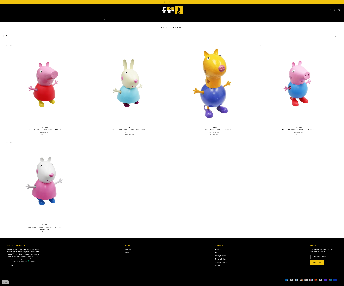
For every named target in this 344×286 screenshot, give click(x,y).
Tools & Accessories (194, 19)
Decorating (130, 19)
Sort (337, 36)
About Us (217, 249)
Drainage (170, 19)
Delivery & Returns (220, 256)
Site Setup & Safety (143, 19)
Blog (216, 252)
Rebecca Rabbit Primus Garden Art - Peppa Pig (129, 129)
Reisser (127, 252)
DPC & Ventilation (158, 19)
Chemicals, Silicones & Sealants (215, 19)
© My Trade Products (15, 280)
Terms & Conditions (220, 262)
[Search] (335, 10)
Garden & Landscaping (236, 19)
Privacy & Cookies (220, 259)
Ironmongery (180, 19)
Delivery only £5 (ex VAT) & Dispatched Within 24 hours (172, 2)
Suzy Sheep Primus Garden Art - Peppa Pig (45, 227)
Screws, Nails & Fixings (108, 19)
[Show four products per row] (6, 36)
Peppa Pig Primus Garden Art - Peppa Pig (45, 129)
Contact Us (218, 265)
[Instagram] (12, 265)
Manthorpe (128, 249)
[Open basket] (339, 10)
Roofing (121, 19)
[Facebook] (8, 265)
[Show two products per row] (3, 36)
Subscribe (317, 262)
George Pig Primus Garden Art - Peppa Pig (299, 129)
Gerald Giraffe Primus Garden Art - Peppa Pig (214, 129)
